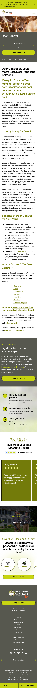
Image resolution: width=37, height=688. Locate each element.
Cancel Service (19, 627)
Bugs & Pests (12, 59)
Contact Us (18, 632)
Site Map (25, 679)
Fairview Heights (20, 303)
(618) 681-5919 (18, 43)
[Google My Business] (26, 653)
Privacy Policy (12, 677)
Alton (15, 289)
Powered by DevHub (18, 681)
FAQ (18, 625)
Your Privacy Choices (15, 679)
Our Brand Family (18, 642)
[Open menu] (34, 12)
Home (3, 59)
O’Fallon (16, 300)
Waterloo (17, 294)
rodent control (11, 323)
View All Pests (18, 577)
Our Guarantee (18, 620)
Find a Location (18, 660)
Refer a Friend (18, 622)
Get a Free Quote (27, 685)
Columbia (17, 286)
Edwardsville (18, 291)
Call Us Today (9, 685)
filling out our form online (14, 330)
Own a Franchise (18, 637)
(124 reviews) (29, 452)
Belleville (17, 297)
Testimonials (18, 635)
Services (18, 617)
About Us (18, 630)
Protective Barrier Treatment (12, 367)
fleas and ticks (23, 251)
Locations (18, 640)
